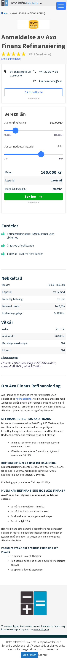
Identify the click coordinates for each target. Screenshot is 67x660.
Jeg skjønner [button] (29, 654)
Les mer (42, 654)
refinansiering (23, 398)
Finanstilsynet (41, 629)
